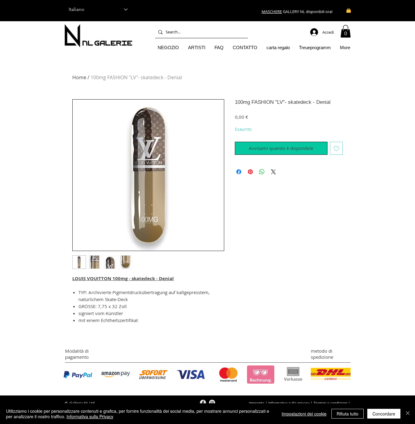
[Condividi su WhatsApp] (262, 171)
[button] (345, 31)
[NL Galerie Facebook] (203, 403)
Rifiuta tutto (347, 414)
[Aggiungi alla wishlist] (336, 148)
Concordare (383, 414)
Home (79, 77)
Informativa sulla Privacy (90, 416)
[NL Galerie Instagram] (212, 403)
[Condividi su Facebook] (238, 171)
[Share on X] (273, 171)
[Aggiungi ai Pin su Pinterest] (250, 171)
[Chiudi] (407, 413)
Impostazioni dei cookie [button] (304, 414)
